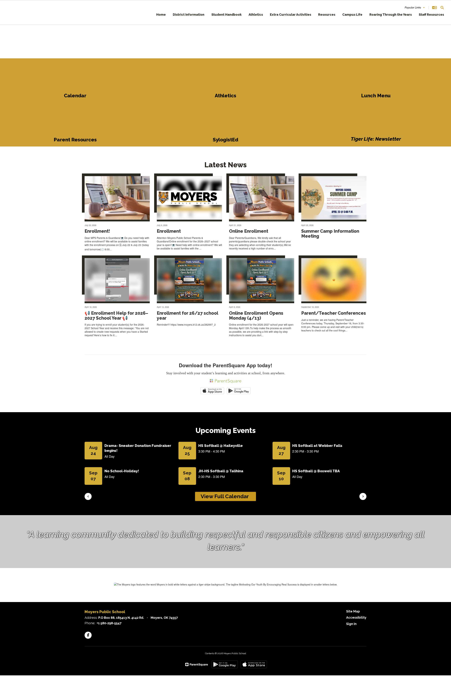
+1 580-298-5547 (109, 623)
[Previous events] (88, 496)
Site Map (353, 611)
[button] (415, 7)
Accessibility (356, 617)
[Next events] (362, 496)
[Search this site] (442, 7)
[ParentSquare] (196, 664)
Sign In (351, 624)
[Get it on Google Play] (224, 664)
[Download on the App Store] (253, 664)
